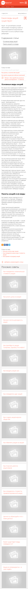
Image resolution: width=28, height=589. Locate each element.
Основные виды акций (10, 41)
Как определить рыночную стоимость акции (14, 254)
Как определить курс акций (12, 394)
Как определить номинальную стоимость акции (14, 272)
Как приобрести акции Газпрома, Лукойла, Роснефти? (14, 346)
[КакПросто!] (6, 3)
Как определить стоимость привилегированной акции (12, 492)
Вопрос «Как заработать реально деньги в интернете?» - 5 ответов (14, 78)
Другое (12, 6)
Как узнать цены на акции (12, 297)
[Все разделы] (26, 3)
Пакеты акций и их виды (11, 44)
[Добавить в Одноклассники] (2, 245)
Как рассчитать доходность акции (13, 321)
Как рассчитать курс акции (10, 251)
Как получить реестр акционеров (10, 467)
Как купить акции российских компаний (13, 75)
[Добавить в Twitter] (9, 245)
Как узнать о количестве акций (10, 72)
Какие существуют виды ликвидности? (11, 543)
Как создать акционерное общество (12, 418)
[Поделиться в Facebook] (7, 245)
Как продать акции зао (11, 371)
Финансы (8, 6)
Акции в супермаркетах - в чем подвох (12, 568)
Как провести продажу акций (11, 256)
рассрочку (22, 155)
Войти (22, 3)
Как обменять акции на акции (13, 443)
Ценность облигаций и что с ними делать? (13, 517)
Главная (3, 6)
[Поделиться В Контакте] (5, 245)
